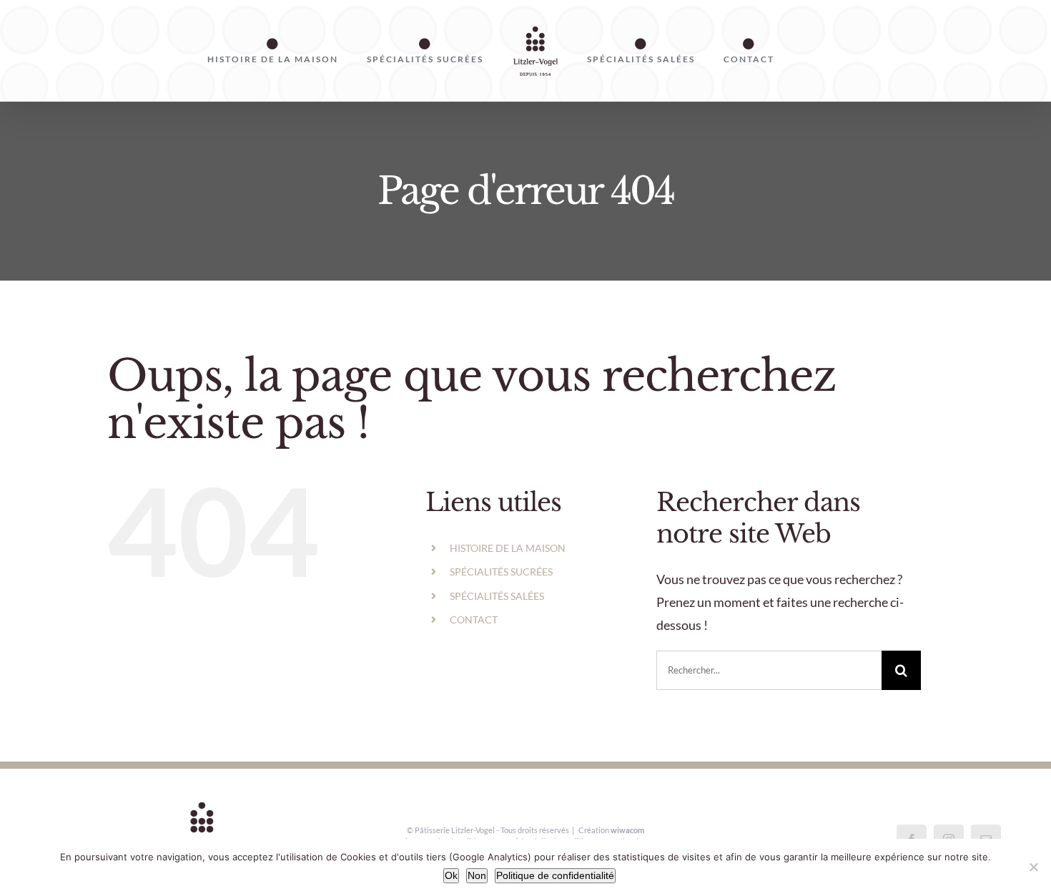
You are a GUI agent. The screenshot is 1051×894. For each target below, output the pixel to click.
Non (477, 875)
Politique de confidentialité (555, 875)
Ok (451, 875)
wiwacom (627, 830)
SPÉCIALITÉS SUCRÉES (501, 571)
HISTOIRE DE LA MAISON (508, 548)
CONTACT (474, 619)
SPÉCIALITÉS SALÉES (497, 596)
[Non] (1033, 867)
